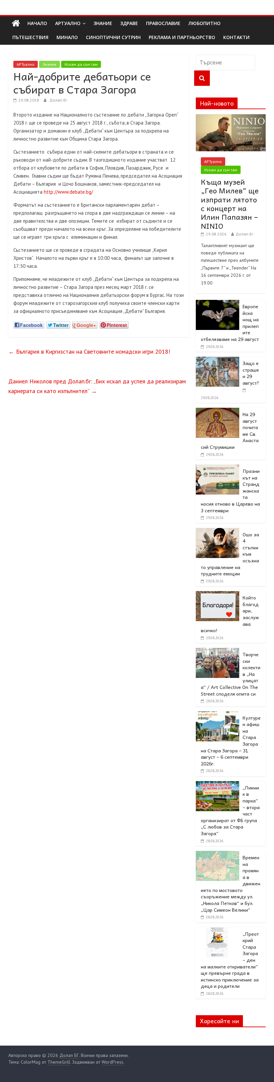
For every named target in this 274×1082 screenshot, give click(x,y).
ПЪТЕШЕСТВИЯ (30, 37)
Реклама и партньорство (182, 37)
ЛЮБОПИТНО (204, 23)
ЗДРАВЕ (129, 23)
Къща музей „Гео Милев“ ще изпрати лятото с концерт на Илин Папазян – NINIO (230, 204)
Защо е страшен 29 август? (251, 372)
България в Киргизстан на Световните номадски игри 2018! (89, 351)
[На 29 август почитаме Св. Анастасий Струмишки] (217, 411)
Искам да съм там (81, 64)
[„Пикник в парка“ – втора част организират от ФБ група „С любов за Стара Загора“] (217, 785)
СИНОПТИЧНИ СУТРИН (113, 37)
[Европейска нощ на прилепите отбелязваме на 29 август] (217, 304)
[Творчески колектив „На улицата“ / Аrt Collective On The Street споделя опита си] (217, 652)
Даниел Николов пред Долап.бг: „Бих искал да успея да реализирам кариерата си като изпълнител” (97, 386)
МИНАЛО (67, 37)
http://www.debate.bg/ (68, 192)
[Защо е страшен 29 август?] (217, 360)
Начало (37, 23)
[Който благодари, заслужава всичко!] (217, 595)
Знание (49, 64)
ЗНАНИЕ (103, 23)
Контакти (236, 37)
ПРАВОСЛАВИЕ (163, 23)
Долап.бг (58, 100)
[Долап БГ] (15, 23)
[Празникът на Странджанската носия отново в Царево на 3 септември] (217, 468)
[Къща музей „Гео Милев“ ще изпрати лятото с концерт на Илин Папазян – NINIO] (231, 118)
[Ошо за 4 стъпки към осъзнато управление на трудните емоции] (217, 532)
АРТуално (68, 23)
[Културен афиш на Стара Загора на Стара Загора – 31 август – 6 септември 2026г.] (217, 715)
